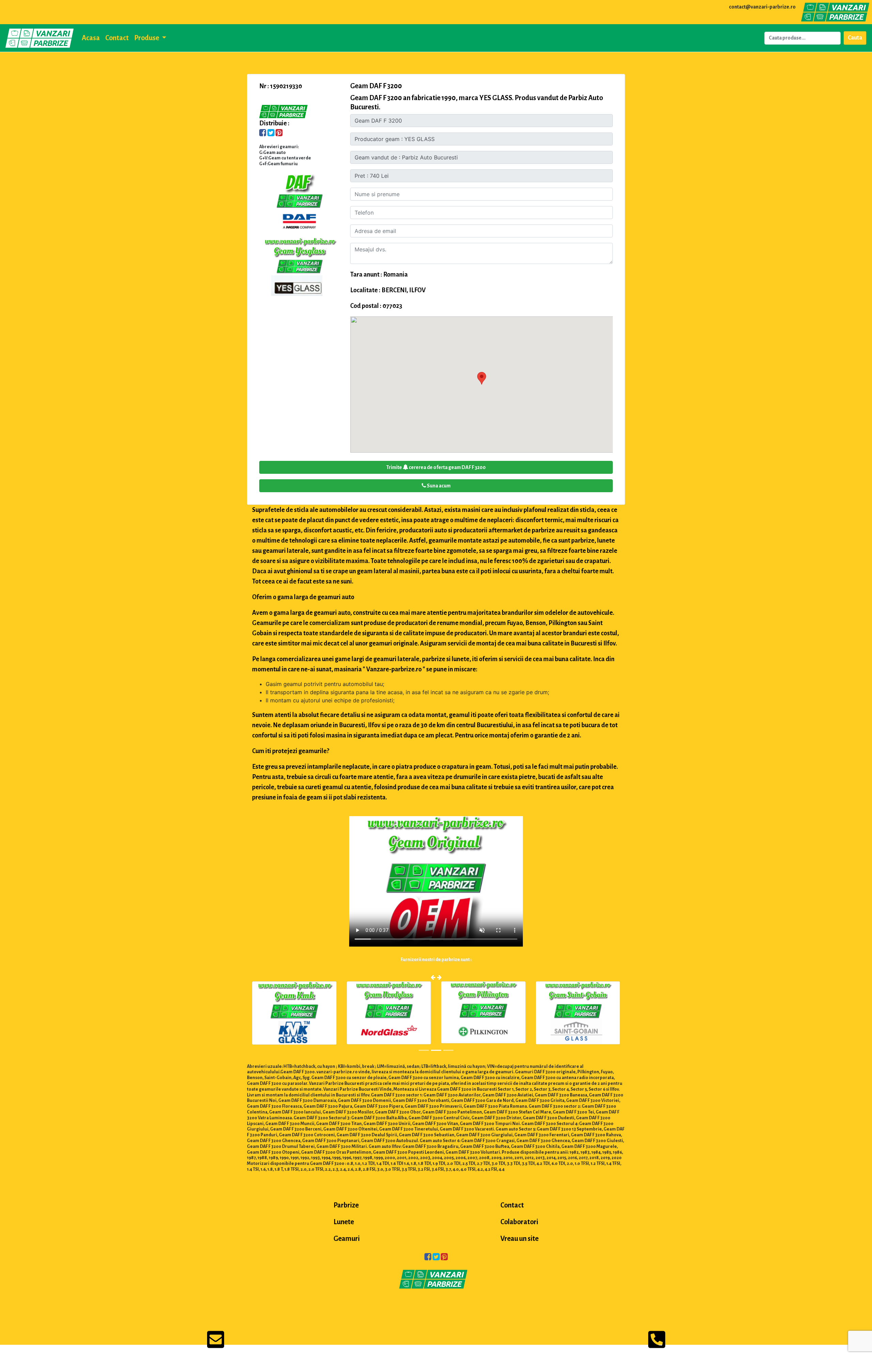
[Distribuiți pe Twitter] (271, 133)
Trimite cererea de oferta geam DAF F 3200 (436, 467)
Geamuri (346, 1238)
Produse (147, 38)
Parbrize (346, 1205)
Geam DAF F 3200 (376, 86)
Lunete (343, 1222)
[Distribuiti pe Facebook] (262, 133)
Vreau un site (519, 1238)
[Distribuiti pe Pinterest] (279, 133)
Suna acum (438, 485)
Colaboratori (519, 1222)
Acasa (91, 38)
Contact (117, 38)
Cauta (855, 38)
